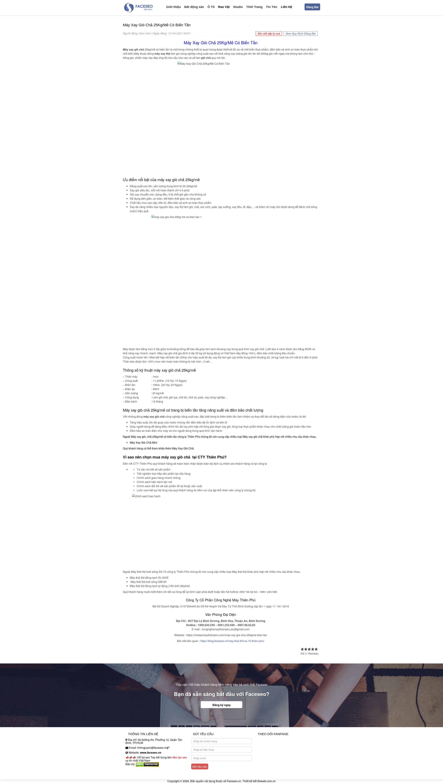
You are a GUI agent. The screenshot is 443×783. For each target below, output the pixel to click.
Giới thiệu (173, 7)
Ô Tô (211, 7)
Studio (238, 7)
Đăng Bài (312, 7)
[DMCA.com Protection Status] (147, 764)
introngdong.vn (134, 770)
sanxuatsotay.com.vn (138, 775)
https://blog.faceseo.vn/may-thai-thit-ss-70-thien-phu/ (232, 641)
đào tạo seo (180, 757)
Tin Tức (271, 7)
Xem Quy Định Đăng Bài (301, 33)
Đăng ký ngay (222, 705)
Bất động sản (194, 7)
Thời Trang (254, 7)
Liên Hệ (286, 7)
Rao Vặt (224, 7)
